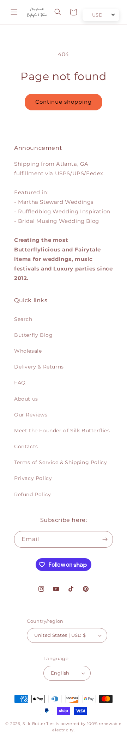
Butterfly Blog (33, 335)
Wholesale (28, 351)
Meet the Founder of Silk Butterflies (62, 430)
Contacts (26, 446)
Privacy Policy (33, 478)
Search (23, 319)
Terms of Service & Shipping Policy (60, 462)
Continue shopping (63, 101)
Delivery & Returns (39, 367)
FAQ (20, 382)
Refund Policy (32, 494)
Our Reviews (31, 415)
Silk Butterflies (38, 723)
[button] (14, 12)
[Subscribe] (105, 539)
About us (26, 399)
